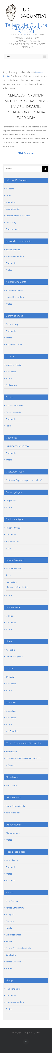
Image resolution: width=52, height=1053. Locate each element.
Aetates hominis (13, 249)
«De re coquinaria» (14, 405)
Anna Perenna (12, 901)
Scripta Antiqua (12, 541)
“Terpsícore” (11, 500)
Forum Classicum (13, 568)
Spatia (8, 575)
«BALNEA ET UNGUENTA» (17, 446)
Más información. (26, 153)
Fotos (8, 425)
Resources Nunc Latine (17, 587)
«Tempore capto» (13, 988)
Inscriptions (11, 202)
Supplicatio (11, 955)
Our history (11, 222)
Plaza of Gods (12, 860)
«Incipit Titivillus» (13, 527)
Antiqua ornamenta (14, 290)
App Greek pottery (14, 344)
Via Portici (10, 649)
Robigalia (10, 914)
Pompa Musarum (13, 961)
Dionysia (10, 921)
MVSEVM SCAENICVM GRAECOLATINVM (23, 758)
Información (11, 751)
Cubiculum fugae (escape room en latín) (24, 480)
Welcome (10, 188)
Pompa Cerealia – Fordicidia (18, 948)
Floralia (9, 928)
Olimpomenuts (12, 833)
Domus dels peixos (14, 656)
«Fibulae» (10, 615)
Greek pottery (12, 324)
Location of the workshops (18, 215)
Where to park (12, 229)
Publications (11, 385)
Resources (10, 880)
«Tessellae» (11, 711)
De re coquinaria (13, 412)
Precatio (9, 968)
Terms (8, 195)
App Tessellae (12, 731)
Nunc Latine (11, 582)
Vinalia (9, 941)
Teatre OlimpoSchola (15, 806)
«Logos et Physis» (14, 365)
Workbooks (11, 263)
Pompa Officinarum (15, 907)
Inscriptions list (12, 209)
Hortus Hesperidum (15, 256)
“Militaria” (10, 677)
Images (9, 459)
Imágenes (10, 765)
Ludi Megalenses (13, 934)
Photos (9, 270)
